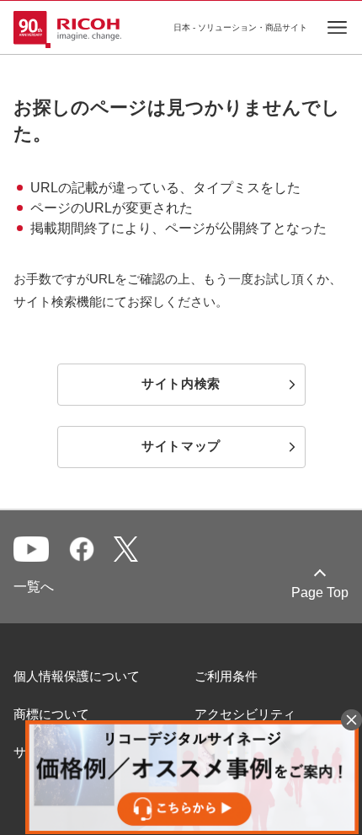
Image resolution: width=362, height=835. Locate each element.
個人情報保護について (76, 676)
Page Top (320, 592)
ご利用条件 (226, 676)
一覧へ (33, 586)
